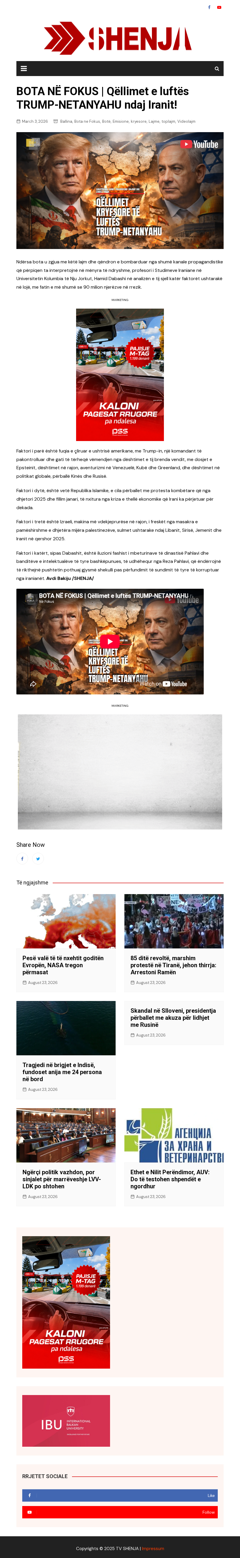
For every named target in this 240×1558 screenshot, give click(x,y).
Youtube (219, 7)
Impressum (153, 1549)
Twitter (38, 858)
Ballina (66, 121)
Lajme (154, 121)
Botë (106, 121)
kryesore (139, 121)
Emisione (121, 121)
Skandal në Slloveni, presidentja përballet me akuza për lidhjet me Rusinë (173, 1017)
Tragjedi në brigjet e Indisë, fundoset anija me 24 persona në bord (62, 1072)
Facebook (209, 7)
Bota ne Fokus (87, 121)
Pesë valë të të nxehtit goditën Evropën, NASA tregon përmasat (63, 965)
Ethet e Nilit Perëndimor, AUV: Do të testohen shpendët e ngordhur (170, 1179)
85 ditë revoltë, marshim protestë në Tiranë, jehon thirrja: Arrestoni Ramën (173, 965)
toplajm (168, 121)
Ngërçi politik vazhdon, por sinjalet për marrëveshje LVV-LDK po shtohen (62, 1179)
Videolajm (186, 121)
